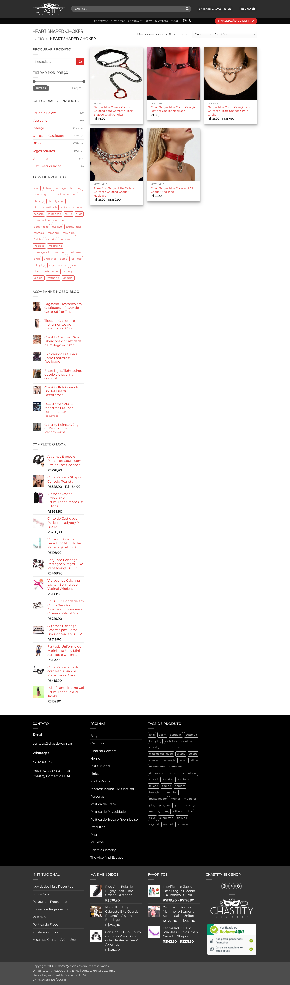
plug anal (50, 258)
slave (37, 271)
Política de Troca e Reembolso (114, 819)
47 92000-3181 (44, 762)
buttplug (76, 188)
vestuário (53, 277)
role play (39, 265)
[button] (248, 9)
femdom (53, 233)
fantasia (39, 233)
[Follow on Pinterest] (238, 886)
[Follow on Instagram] (184, 21)
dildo (79, 213)
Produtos (101, 21)
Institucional (100, 766)
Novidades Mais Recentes (53, 886)
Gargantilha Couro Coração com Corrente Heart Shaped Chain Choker (230, 111)
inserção (39, 245)
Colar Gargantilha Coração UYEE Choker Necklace (173, 190)
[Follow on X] (190, 21)
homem (64, 239)
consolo (39, 213)
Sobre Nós (41, 894)
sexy (51, 265)
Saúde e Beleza (45, 113)
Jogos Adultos (44, 151)
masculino (55, 245)
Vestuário (40, 120)
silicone (63, 265)
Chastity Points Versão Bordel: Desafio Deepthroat (61, 391)
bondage (60, 188)
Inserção (39, 128)
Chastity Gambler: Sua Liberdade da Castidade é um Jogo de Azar (63, 341)
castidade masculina (63, 194)
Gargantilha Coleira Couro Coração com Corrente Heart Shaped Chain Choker (114, 111)
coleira (77, 207)
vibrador (68, 277)
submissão (51, 271)
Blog (174, 21)
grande (51, 239)
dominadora (42, 220)
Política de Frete (103, 804)
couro (68, 213)
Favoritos (118, 21)
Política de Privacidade (108, 812)
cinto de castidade (45, 207)
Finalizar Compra (103, 751)
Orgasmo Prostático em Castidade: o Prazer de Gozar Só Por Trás (63, 307)
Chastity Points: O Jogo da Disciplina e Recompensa (62, 428)
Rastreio (161, 21)
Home (95, 758)
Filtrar (41, 88)
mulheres (74, 252)
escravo (57, 226)
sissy (74, 265)
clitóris (65, 207)
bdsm (47, 188)
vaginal (38, 277)
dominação (41, 226)
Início (38, 38)
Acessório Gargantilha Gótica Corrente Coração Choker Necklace (114, 191)
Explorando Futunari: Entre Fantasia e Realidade (60, 357)
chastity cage (56, 201)
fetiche (38, 239)
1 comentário (57, 416)
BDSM (37, 143)
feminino (69, 233)
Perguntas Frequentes (50, 902)
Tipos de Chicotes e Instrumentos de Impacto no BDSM (59, 324)
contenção (54, 213)
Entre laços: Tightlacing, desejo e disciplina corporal (63, 374)
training (67, 271)
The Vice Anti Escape (106, 857)
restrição (76, 258)
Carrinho (97, 743)
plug (37, 258)
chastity (39, 201)
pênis (63, 258)
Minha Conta (100, 781)
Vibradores (41, 159)
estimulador (73, 226)
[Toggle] (82, 128)
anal (36, 188)
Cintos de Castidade (48, 136)
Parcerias (97, 796)
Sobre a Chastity (140, 21)
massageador (42, 252)
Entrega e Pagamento (50, 909)
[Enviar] (187, 9)
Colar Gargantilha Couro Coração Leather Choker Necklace (173, 109)
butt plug (40, 194)
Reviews (97, 842)
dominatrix (60, 220)
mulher (60, 252)
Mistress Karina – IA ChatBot (112, 789)
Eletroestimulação (47, 166)
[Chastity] (49, 9)
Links (94, 774)
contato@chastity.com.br (52, 743)
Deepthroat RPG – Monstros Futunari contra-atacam (59, 408)
